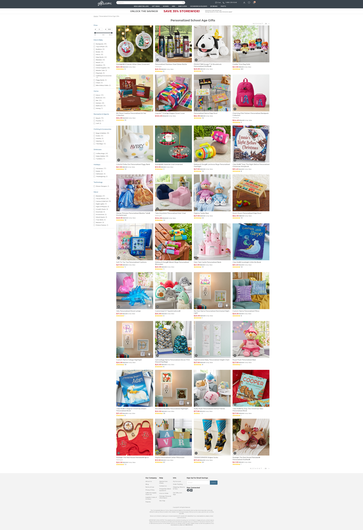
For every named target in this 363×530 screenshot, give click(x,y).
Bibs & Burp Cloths (103, 85)
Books (99, 52)
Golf (98, 123)
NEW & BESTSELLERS (141, 6)
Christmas (101, 168)
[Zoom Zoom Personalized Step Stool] (251, 192)
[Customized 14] (173, 290)
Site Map (162, 501)
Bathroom (100, 106)
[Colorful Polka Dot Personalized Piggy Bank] (134, 144)
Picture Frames (102, 225)
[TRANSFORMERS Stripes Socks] (212, 437)
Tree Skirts (100, 220)
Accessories (101, 214)
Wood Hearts (101, 217)
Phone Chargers (102, 186)
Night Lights (101, 204)
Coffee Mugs (101, 153)
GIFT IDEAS (156, 6)
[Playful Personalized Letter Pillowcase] (173, 437)
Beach (99, 62)
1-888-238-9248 (231, 2)
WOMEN (166, 6)
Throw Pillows (102, 198)
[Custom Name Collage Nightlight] (134, 339)
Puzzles (99, 121)
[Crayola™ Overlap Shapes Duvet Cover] (173, 92)
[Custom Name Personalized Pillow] (251, 290)
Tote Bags (100, 144)
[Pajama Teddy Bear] (212, 192)
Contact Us (163, 486)
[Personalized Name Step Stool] (212, 92)
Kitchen (100, 103)
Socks (99, 136)
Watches (100, 141)
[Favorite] (249, 2)
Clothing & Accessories (104, 76)
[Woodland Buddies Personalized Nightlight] (173, 388)
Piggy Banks (101, 80)
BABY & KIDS (182, 6)
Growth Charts (102, 209)
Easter (99, 171)
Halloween (100, 174)
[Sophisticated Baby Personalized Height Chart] (212, 339)
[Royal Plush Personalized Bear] (251, 339)
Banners (100, 222)
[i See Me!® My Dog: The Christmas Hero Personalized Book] (251, 388)
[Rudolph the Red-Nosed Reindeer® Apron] (134, 437)
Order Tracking (178, 484)
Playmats (100, 73)
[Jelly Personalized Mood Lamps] (134, 290)
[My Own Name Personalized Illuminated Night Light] (212, 290)
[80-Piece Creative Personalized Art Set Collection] (134, 92)
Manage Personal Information (165, 497)
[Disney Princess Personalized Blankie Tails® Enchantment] (134, 192)
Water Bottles (102, 156)
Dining (99, 108)
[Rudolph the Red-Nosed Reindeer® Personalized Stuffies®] (251, 437)
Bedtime (100, 49)
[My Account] (244, 2)
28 (266, 24)
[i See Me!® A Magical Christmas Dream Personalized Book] (134, 388)
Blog (147, 484)
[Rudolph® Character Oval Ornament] (173, 144)
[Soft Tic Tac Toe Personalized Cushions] (134, 241)
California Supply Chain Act (150, 493)
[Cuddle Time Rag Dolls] (251, 43)
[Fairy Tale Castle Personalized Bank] (212, 241)
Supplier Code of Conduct (151, 498)
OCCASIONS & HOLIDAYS (198, 6)
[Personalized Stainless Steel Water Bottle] (173, 43)
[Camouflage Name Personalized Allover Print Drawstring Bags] (173, 339)
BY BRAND (213, 6)
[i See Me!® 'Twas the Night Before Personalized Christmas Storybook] (251, 144)
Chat (219, 2)
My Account (177, 481)
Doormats (100, 212)
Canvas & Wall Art (103, 201)
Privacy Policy (149, 490)
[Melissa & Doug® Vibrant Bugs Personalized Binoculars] (173, 241)
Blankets (100, 60)
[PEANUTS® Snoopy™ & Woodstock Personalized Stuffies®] (212, 43)
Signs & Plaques (102, 206)
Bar (98, 100)
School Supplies (102, 68)
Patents (148, 502)
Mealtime (100, 65)
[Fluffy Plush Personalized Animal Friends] (212, 388)
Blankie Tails (101, 70)
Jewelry (99, 138)
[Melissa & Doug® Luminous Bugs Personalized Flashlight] (212, 144)
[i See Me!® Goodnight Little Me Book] (251, 241)
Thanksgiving (101, 176)
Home (96, 16)
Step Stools (101, 57)
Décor (99, 54)
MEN (173, 6)
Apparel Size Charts (163, 482)
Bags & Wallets (102, 133)
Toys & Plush (101, 46)
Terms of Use (149, 487)
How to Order (163, 493)
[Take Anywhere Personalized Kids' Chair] (173, 192)
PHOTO (223, 6)
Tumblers (100, 159)
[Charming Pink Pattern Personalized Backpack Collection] (251, 92)
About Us (148, 481)
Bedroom (100, 98)
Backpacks (101, 44)
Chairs (99, 83)
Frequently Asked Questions (165, 489)
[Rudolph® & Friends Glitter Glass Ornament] (134, 43)
